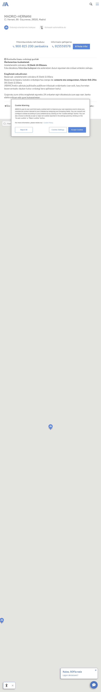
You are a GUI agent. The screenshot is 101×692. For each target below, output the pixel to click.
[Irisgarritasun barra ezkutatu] (12, 685)
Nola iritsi (82, 46)
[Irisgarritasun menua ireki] (6, 685)
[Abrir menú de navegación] (97, 4)
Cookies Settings (58, 130)
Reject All (23, 130)
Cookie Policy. (48, 122)
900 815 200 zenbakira (31, 46)
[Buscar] (91, 4)
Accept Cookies (77, 130)
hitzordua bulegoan (27, 68)
